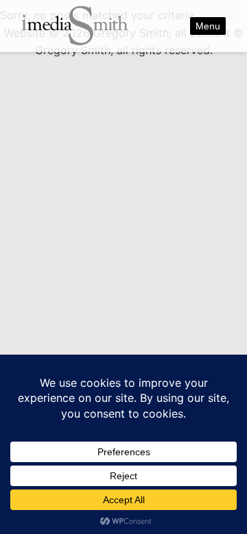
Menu (208, 26)
